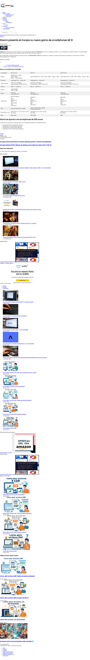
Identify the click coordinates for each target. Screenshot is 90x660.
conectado (12, 151)
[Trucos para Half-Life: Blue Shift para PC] (10, 194)
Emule (7, 21)
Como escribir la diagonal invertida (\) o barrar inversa (18, 302)
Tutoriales (5, 19)
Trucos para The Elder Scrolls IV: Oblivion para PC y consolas (19, 223)
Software (5, 26)
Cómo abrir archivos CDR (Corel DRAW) (14, 386)
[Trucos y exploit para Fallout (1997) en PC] (10, 180)
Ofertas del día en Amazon (6, 452)
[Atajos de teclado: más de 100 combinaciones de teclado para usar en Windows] (10, 356)
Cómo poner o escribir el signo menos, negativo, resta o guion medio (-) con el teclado (27, 168)
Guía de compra (6, 13)
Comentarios (5, 288)
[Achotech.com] (7, 7)
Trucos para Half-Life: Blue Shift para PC (14, 195)
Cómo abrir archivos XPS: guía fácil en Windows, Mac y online (19, 372)
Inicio (4, 12)
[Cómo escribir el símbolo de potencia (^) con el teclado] (10, 342)
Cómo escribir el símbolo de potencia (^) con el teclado (18, 343)
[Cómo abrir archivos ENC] (10, 426)
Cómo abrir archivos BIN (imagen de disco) (15, 414)
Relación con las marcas (8, 651)
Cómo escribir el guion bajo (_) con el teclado (15, 330)
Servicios (5, 650)
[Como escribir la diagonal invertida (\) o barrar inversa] (10, 300)
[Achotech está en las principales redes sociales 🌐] (13, 638)
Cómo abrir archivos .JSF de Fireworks (12, 620)
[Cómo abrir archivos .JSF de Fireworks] (13, 616)
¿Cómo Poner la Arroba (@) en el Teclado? (15, 316)
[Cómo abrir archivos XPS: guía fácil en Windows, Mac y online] (10, 371)
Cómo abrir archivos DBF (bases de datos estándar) (17, 400)
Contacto (5, 649)
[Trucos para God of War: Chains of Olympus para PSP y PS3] (10, 235)
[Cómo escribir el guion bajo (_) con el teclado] (10, 328)
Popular (4, 285)
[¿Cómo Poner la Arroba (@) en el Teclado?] (10, 314)
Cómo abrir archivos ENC (10, 428)
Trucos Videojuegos (10, 27)
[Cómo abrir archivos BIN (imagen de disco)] (10, 412)
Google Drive (9, 22)
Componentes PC (9, 14)
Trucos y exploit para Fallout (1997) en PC (14, 181)
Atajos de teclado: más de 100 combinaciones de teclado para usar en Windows (25, 357)
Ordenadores (8, 16)
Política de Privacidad (7, 653)
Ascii (7, 25)
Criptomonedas (6, 28)
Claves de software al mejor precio (7, 261)
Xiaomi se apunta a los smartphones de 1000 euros (14, 66)
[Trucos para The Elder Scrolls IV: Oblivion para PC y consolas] (10, 221)
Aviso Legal (5, 655)
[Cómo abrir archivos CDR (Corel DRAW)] (10, 384)
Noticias (4, 17)
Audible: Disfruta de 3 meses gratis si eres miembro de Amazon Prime (22, 209)
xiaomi (1, 134)
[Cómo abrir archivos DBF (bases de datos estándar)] (10, 398)
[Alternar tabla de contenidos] (1, 62)
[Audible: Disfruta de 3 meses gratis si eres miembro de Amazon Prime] (10, 208)
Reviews (5, 18)
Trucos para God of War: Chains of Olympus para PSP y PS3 (19, 237)
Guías (4, 23)
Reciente (5, 287)
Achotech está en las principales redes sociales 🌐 (17, 641)
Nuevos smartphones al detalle (13, 65)
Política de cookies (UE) (8, 654)
